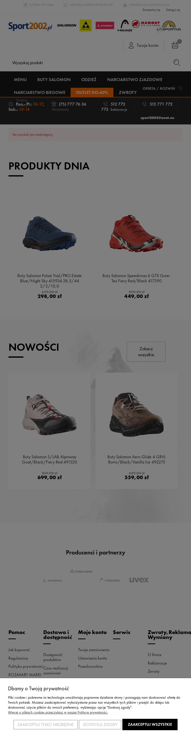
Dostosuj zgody (100, 724)
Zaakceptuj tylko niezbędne (45, 724)
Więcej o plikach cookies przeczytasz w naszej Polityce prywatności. (58, 712)
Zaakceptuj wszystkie (150, 724)
